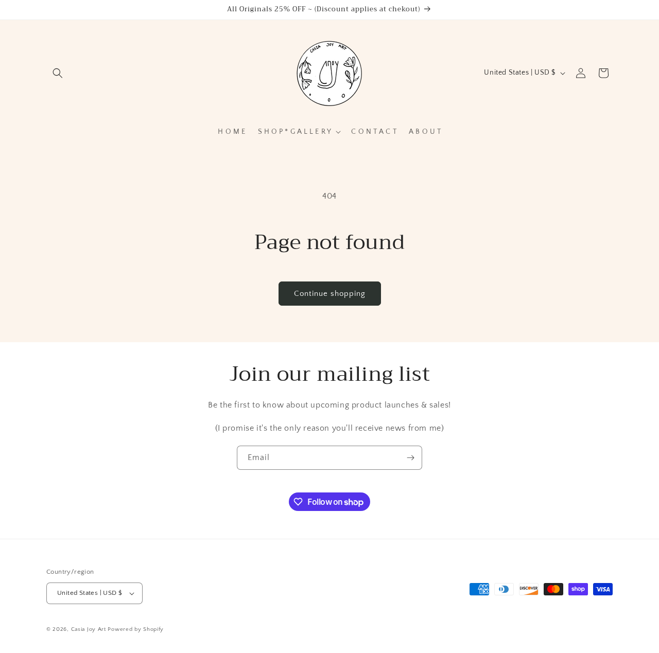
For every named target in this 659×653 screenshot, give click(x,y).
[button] (57, 73)
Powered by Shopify (136, 629)
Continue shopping (330, 293)
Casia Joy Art (88, 629)
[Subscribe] (410, 458)
